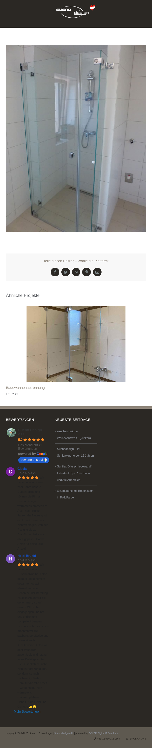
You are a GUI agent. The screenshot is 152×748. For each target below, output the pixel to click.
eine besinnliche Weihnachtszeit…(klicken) (74, 435)
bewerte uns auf (32, 459)
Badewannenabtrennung (25, 388)
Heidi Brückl (26, 555)
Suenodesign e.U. (64, 733)
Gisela (22, 468)
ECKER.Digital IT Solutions (103, 733)
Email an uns (137, 738)
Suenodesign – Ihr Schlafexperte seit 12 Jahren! (76, 452)
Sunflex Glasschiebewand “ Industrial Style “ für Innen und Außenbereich (74, 473)
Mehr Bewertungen (27, 711)
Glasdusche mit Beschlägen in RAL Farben (75, 494)
